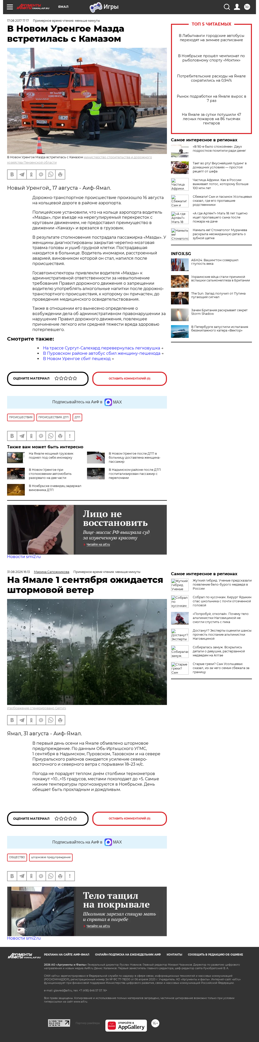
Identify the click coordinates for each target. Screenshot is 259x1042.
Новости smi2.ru (24, 556)
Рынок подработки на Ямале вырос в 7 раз (211, 98)
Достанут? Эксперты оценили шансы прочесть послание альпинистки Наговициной (222, 634)
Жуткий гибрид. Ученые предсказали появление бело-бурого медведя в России (222, 584)
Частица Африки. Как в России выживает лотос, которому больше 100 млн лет (220, 184)
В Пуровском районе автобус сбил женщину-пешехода (101, 353)
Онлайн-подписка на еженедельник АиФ (128, 954)
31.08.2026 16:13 (18, 572)
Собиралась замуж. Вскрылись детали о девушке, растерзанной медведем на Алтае (219, 651)
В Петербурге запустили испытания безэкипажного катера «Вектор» (219, 328)
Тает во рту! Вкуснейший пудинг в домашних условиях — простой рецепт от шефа (220, 167)
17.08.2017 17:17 (18, 21)
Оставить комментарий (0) (129, 378)
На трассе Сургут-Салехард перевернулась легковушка (101, 348)
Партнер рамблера (88, 1023)
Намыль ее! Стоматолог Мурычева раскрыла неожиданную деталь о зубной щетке (220, 234)
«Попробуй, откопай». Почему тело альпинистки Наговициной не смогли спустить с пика (221, 618)
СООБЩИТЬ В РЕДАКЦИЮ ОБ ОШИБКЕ (215, 954)
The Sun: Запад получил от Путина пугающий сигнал (218, 295)
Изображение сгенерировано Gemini (36, 708)
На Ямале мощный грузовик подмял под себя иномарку (51, 455)
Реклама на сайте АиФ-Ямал (66, 954)
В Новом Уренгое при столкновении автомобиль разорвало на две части (50, 474)
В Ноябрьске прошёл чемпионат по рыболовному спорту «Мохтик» (211, 58)
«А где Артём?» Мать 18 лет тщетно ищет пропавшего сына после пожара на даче (220, 217)
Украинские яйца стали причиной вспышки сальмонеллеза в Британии (220, 278)
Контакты (174, 954)
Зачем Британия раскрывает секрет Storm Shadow (219, 312)
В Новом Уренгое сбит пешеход (77, 358)
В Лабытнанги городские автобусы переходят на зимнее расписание (211, 38)
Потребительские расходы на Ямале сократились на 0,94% (211, 78)
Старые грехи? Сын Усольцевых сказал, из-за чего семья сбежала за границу (221, 668)
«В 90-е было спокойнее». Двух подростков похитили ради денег (219, 148)
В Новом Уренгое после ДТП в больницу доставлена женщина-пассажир (135, 457)
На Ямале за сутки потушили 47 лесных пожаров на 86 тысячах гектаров (211, 119)
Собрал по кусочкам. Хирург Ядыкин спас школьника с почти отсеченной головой (222, 601)
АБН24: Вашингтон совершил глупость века (215, 261)
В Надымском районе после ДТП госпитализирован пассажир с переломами (135, 474)
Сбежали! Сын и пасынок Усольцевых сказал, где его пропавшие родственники (222, 201)
